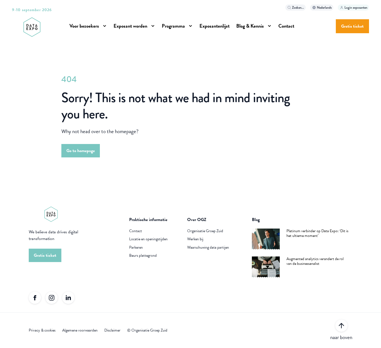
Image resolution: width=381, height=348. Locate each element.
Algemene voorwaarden (80, 330)
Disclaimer (112, 330)
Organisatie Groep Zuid (205, 231)
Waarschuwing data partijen (208, 247)
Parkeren (136, 247)
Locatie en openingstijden (148, 239)
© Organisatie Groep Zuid (147, 330)
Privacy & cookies (42, 330)
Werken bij (195, 239)
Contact (135, 231)
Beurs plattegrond (143, 255)
